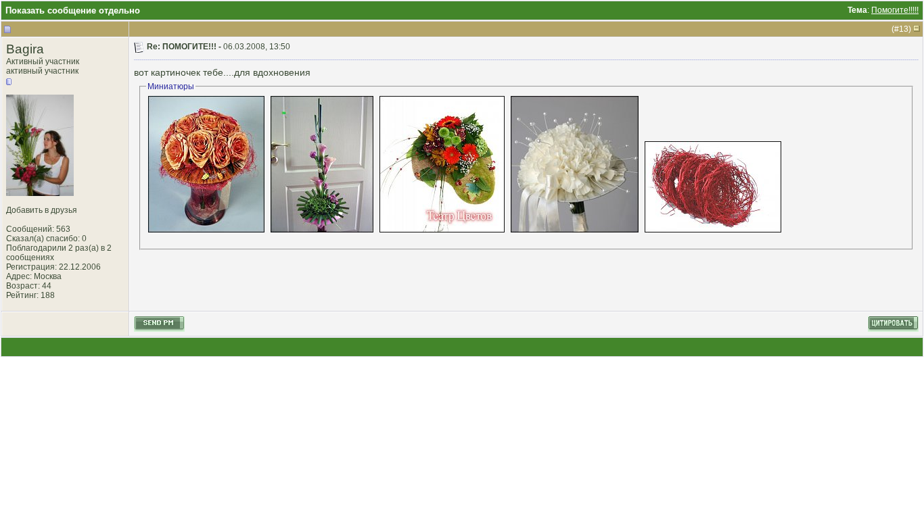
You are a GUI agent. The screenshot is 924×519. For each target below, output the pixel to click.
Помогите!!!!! (895, 10)
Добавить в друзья (41, 210)
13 (903, 29)
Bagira (25, 49)
